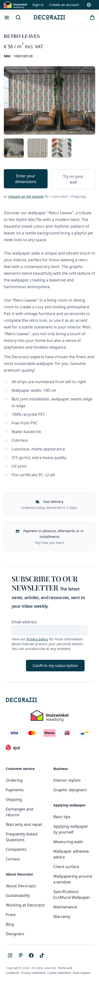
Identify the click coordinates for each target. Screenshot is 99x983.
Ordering (14, 780)
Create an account (64, 4)
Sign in (38, 4)
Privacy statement (33, 973)
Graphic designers (70, 789)
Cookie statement (59, 973)
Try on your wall (73, 179)
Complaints (16, 849)
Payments (15, 789)
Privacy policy (37, 639)
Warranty (61, 916)
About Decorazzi (21, 885)
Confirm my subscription (55, 665)
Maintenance (65, 907)
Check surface (66, 866)
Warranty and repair (24, 824)
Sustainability (18, 895)
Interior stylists (67, 780)
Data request (81, 973)
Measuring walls (68, 841)
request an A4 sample (25, 196)
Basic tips (61, 816)
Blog (10, 924)
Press (11, 914)
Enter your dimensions (25, 178)
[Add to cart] (92, 17)
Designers (15, 933)
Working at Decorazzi (25, 905)
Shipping (14, 799)
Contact (13, 859)
